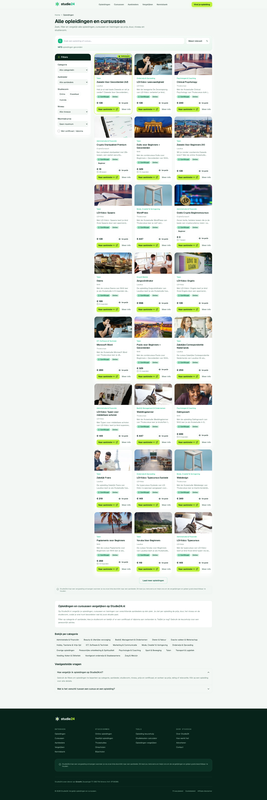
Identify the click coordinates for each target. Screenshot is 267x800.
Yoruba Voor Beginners (148, 540)
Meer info (126, 109)
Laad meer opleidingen (153, 580)
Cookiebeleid (190, 791)
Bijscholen (100, 751)
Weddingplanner (145, 411)
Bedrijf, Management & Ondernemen (131, 639)
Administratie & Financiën (68, 639)
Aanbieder (62, 77)
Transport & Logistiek (185, 650)
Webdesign (182, 477)
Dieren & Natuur (159, 639)
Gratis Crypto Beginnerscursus (192, 212)
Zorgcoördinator (145, 280)
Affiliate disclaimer (205, 791)
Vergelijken (147, 4)
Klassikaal (74, 94)
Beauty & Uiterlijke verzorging (97, 639)
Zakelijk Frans (104, 477)
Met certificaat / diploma (72, 131)
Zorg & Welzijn (131, 655)
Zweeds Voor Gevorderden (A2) (112, 82)
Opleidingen (104, 4)
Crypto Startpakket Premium (111, 144)
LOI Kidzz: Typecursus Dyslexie (152, 477)
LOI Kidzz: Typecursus (188, 540)
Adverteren (181, 742)
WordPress (142, 212)
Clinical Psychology (187, 82)
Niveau (61, 106)
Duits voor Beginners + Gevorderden (148, 146)
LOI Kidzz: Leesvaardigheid (150, 82)
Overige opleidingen (65, 650)
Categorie (62, 64)
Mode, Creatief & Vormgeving (155, 645)
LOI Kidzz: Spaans (106, 212)
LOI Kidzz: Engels (185, 280)
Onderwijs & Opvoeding (182, 645)
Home (57, 15)
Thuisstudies (100, 742)
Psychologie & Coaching (130, 650)
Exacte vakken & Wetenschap (184, 639)
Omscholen (100, 747)
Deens (100, 280)
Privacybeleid (178, 791)
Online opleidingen (103, 734)
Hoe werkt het (182, 738)
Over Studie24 (182, 734)
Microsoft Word (105, 344)
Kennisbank (162, 4)
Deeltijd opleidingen (104, 738)
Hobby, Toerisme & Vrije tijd (69, 645)
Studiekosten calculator (146, 738)
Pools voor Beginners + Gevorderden (148, 346)
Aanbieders (133, 4)
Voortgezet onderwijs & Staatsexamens (102, 655)
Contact (179, 747)
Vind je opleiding (202, 4)
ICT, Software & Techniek (97, 645)
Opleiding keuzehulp (145, 734)
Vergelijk (124, 103)
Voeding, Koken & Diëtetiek (69, 655)
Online (62, 94)
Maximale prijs (64, 118)
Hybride (63, 100)
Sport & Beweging (153, 650)
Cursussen (119, 4)
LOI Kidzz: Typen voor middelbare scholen (108, 413)
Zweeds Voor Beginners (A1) (191, 144)
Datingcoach (183, 411)
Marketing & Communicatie (125, 645)
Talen (168, 650)
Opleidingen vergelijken (146, 742)
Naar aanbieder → (106, 109)
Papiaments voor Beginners (111, 540)
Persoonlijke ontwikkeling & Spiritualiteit (96, 650)
